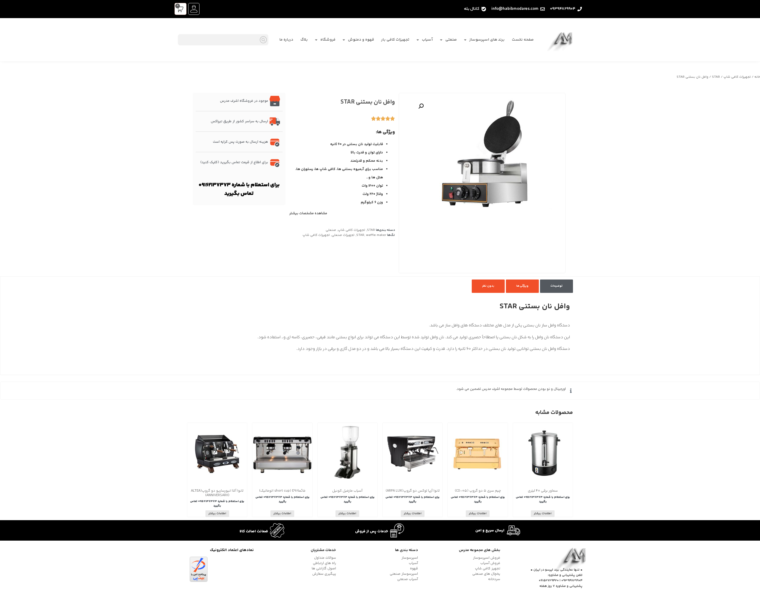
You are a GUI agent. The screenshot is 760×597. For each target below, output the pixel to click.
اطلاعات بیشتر (543, 513)
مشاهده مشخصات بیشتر (308, 213)
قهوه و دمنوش (361, 40)
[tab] (556, 286)
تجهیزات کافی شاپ (737, 77)
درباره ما (286, 40)
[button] (421, 106)
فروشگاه (327, 40)
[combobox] (223, 39)
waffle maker (376, 235)
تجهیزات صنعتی (343, 235)
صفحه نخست (523, 40)
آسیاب (427, 40)
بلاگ (304, 40)
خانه (757, 77)
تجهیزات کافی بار (395, 40)
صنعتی (451, 40)
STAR (716, 77)
